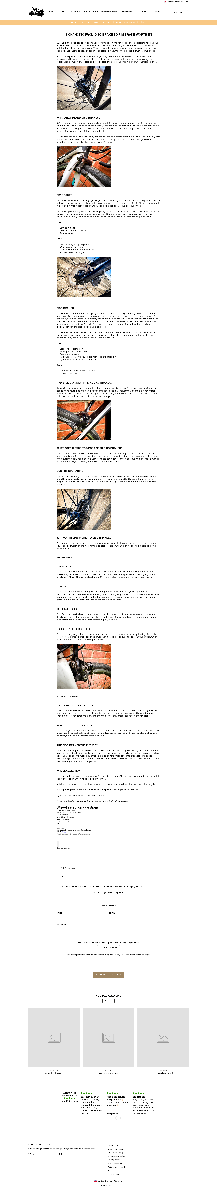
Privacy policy (114, 1160)
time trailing (81, 710)
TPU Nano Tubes (109, 12)
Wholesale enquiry (116, 1149)
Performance (113, 1174)
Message (62, 924)
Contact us (113, 1145)
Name (59, 913)
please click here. (96, 795)
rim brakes (118, 56)
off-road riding (98, 614)
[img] (69, 1098)
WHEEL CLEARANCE (70, 12)
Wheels (52, 12)
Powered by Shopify (108, 1185)
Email (112, 913)
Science (144, 12)
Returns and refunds (117, 1167)
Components (127, 12)
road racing (77, 591)
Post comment (109, 948)
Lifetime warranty (115, 1152)
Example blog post (54, 1073)
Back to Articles (110, 975)
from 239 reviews (69, 1101)
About (156, 12)
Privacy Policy (120, 955)
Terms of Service (137, 955)
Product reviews (115, 1163)
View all (108, 1001)
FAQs (110, 1170)
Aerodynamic (67, 233)
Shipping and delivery (117, 1156)
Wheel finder (91, 12)
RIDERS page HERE (133, 886)
